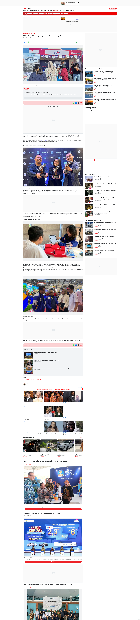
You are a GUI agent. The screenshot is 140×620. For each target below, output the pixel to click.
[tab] (27, 88)
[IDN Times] (27, 8)
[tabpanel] (53, 95)
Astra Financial (44, 140)
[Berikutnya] (83, 445)
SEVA (35, 135)
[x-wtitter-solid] (79, 103)
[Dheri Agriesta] (24, 384)
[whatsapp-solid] (73, 103)
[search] (107, 8)
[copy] (81, 103)
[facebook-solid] (76, 103)
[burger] (116, 10)
